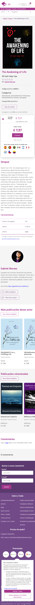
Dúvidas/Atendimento (7, 500)
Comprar (17, 135)
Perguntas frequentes (7, 534)
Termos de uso (5, 518)
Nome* (4, 469)
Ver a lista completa (10, 314)
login (6, 443)
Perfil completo (10, 292)
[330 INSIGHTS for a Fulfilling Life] (12, 334)
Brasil (2, 9)
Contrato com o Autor (8, 521)
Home (5, 18)
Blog (2, 507)
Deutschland (21, 9)
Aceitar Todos (17, 591)
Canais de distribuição (27, 518)
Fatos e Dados (5, 514)
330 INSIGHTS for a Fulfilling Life (8, 353)
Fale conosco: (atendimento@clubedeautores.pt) (16, 537)
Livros (10, 18)
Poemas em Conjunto (9, 417)
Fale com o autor (11, 297)
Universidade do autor (27, 511)
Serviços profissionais (27, 507)
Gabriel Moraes (10, 82)
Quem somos (5, 511)
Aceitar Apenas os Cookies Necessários (17, 596)
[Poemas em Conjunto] (12, 398)
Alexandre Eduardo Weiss (9, 419)
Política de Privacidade (10, 588)
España (14, 9)
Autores (3, 504)
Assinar (6, 487)
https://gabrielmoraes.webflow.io (18, 286)
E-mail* (4, 477)
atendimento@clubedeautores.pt (10, 239)
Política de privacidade (27, 500)
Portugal (8, 9)
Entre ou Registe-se (24, 4)
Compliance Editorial (26, 504)
